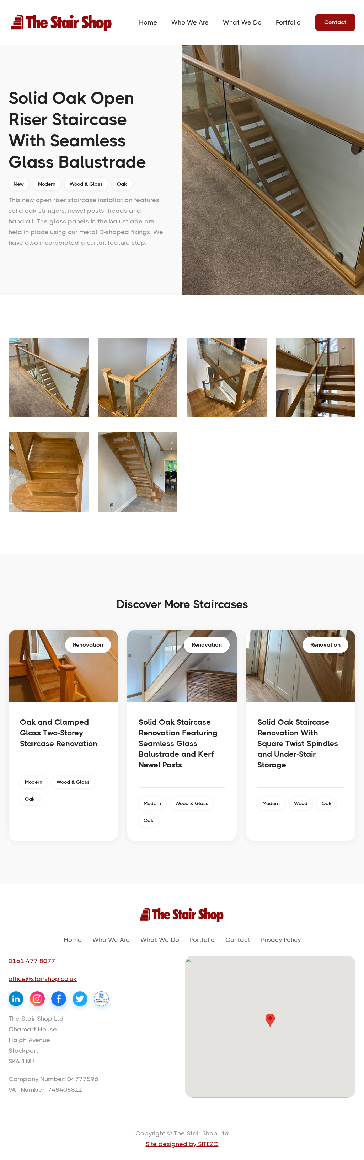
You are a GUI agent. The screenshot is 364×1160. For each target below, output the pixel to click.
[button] (270, 1020)
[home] (62, 22)
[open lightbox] (49, 377)
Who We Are (190, 22)
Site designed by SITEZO (182, 1144)
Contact (335, 22)
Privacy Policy (281, 939)
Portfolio (288, 22)
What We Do (242, 22)
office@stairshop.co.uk (43, 978)
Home (148, 22)
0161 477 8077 (32, 961)
